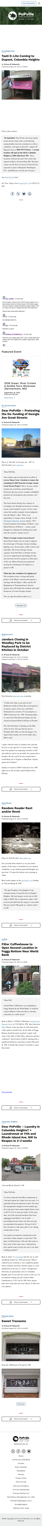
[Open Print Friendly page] (29, 194)
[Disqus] (21, 268)
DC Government (9, 405)
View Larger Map (7, 1092)
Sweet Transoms (14, 1321)
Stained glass (8, 1316)
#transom (21, 1404)
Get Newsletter (29, 3)
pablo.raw (27, 858)
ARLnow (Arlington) (21, 1486)
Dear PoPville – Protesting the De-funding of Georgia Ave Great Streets (21, 414)
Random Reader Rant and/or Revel (17, 809)
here (29, 596)
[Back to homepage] (6, 3)
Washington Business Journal (14, 521)
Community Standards (21, 1460)
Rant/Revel (7, 803)
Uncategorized (8, 51)
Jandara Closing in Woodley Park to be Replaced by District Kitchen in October (16, 645)
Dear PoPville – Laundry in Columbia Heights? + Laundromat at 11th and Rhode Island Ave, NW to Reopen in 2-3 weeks (21, 1133)
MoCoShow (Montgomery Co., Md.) (21, 1497)
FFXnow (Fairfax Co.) (21, 1493)
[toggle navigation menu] (39, 3)
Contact (21, 1463)
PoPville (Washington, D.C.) (21, 1501)
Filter (4, 1027)
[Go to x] (13, 1451)
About (21, 1456)
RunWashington (21, 1504)
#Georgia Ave (21, 605)
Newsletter (21, 1471)
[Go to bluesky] (29, 1451)
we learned (19, 1257)
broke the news (18, 696)
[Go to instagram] (23, 1451)
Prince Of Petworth (12, 64)
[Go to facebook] (18, 1451)
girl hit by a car (27, 880)
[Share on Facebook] (12, 194)
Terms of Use (21, 1482)
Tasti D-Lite (9, 177)
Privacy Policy (21, 1478)
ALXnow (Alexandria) (21, 1490)
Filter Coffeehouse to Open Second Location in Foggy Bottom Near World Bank (20, 949)
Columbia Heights (10, 1122)
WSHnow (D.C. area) (21, 1508)
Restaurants (7, 634)
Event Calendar (21, 1467)
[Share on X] (18, 194)
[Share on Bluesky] (24, 194)
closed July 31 (24, 183)
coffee (4, 939)
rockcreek (19, 465)
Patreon (21, 1474)
